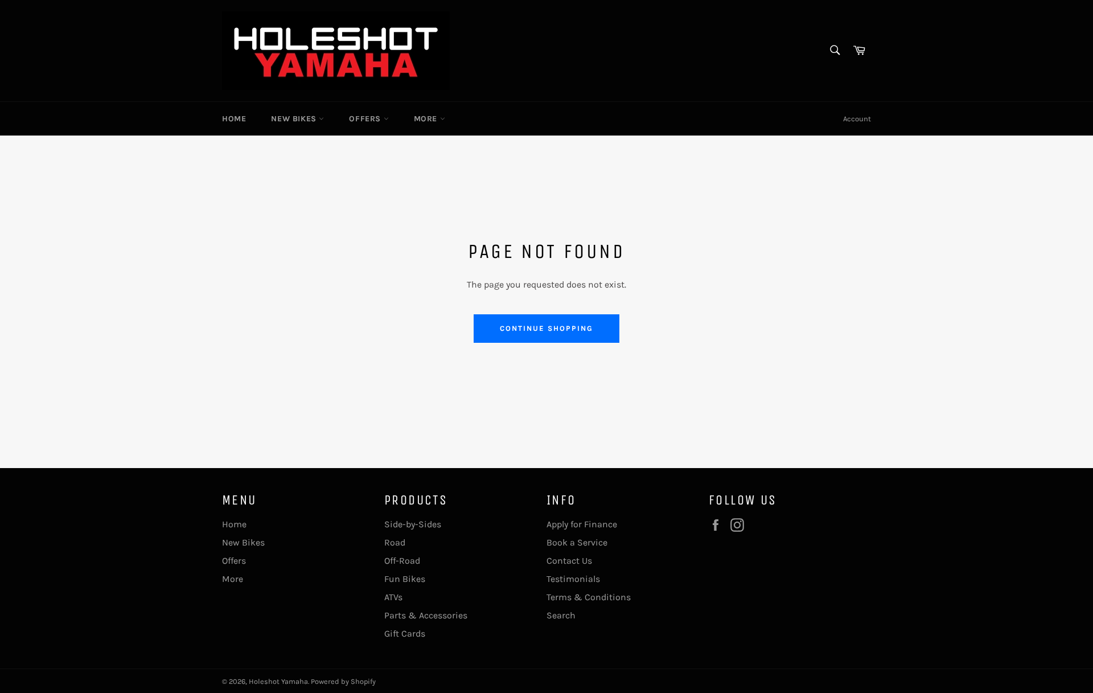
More (427, 119)
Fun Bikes (404, 578)
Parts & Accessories (425, 615)
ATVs (393, 597)
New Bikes (295, 119)
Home (234, 119)
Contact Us (569, 560)
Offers (366, 119)
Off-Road (402, 560)
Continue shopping (546, 328)
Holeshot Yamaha (278, 681)
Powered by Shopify (343, 681)
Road (394, 542)
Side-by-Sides (412, 524)
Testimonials (573, 578)
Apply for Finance (581, 524)
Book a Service (576, 542)
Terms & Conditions (588, 597)
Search (561, 615)
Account (857, 118)
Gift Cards (404, 633)
